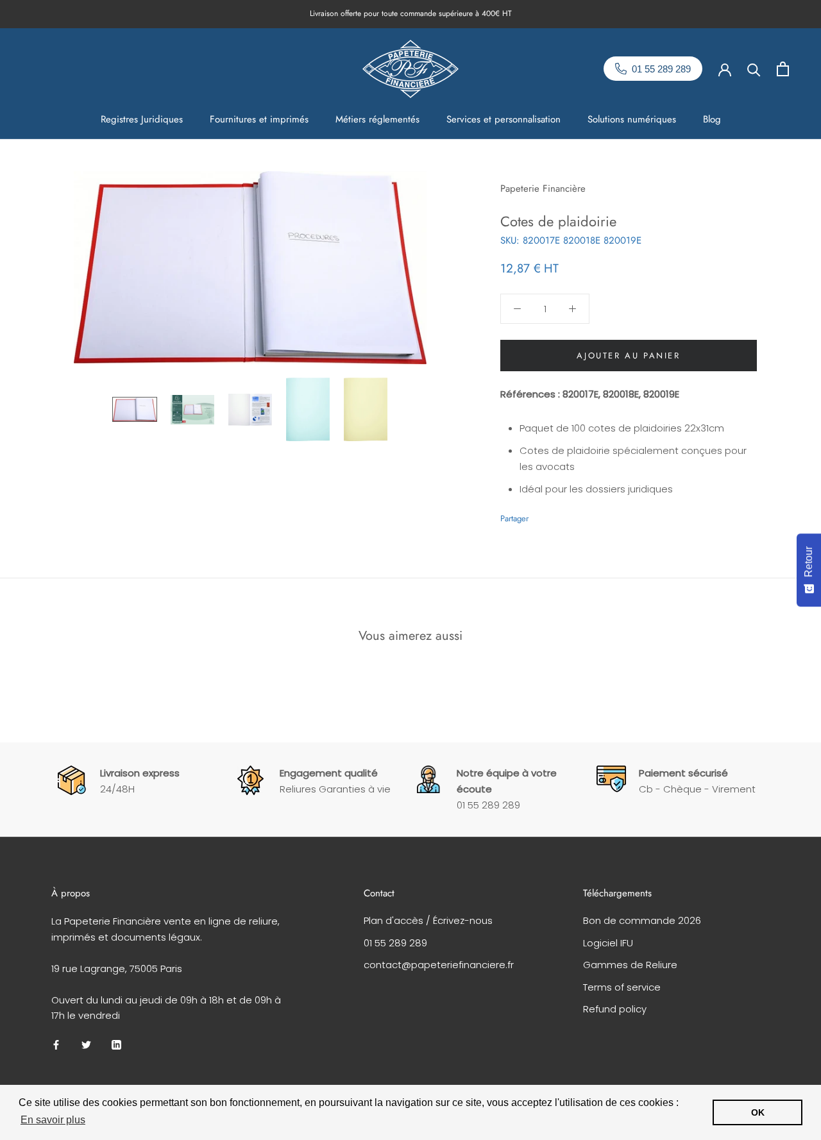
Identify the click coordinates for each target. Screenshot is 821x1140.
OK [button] (758, 1112)
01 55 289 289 (395, 943)
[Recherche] (754, 69)
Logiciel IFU (608, 943)
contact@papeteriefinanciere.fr (439, 964)
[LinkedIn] (116, 1045)
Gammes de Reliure (630, 964)
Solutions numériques (632, 119)
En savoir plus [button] (53, 1119)
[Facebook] (541, 515)
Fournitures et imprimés (259, 119)
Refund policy (615, 1009)
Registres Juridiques (142, 119)
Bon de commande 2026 (642, 920)
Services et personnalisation (503, 119)
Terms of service (622, 987)
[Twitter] (557, 515)
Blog (712, 119)
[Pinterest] (574, 515)
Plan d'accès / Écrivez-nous (428, 920)
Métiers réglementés (377, 119)
